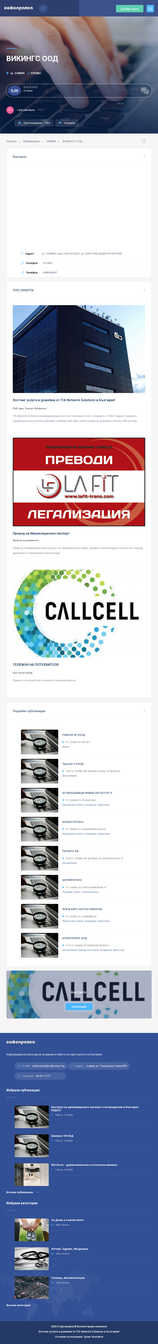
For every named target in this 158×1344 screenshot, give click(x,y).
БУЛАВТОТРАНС (73, 821)
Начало (11, 141)
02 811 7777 (43, 1076)
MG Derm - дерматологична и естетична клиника (84, 1164)
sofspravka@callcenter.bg (48, 1065)
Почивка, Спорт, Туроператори (80, 892)
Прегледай (79, 1006)
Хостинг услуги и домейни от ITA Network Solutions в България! (79, 1331)
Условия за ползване (68, 1336)
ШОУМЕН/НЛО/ (72, 879)
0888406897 (50, 272)
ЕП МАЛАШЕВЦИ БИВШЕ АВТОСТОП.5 (87, 792)
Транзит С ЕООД (73, 763)
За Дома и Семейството (67, 1220)
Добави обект (130, 8)
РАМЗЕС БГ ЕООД (73, 734)
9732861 (36, 73)
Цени (87, 1336)
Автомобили (69, 775)
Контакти (97, 1336)
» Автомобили (26, 110)
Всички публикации (20, 1192)
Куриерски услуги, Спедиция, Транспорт (86, 804)
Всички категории (18, 1305)
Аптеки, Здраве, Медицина (69, 1248)
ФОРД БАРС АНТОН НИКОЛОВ (82, 909)
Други (66, 746)
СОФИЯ (51, 141)
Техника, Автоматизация (68, 1277)
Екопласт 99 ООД (62, 1135)
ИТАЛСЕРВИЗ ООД (74, 938)
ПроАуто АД (70, 850)
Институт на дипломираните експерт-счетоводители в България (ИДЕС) (94, 1109)
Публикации (31, 141)
